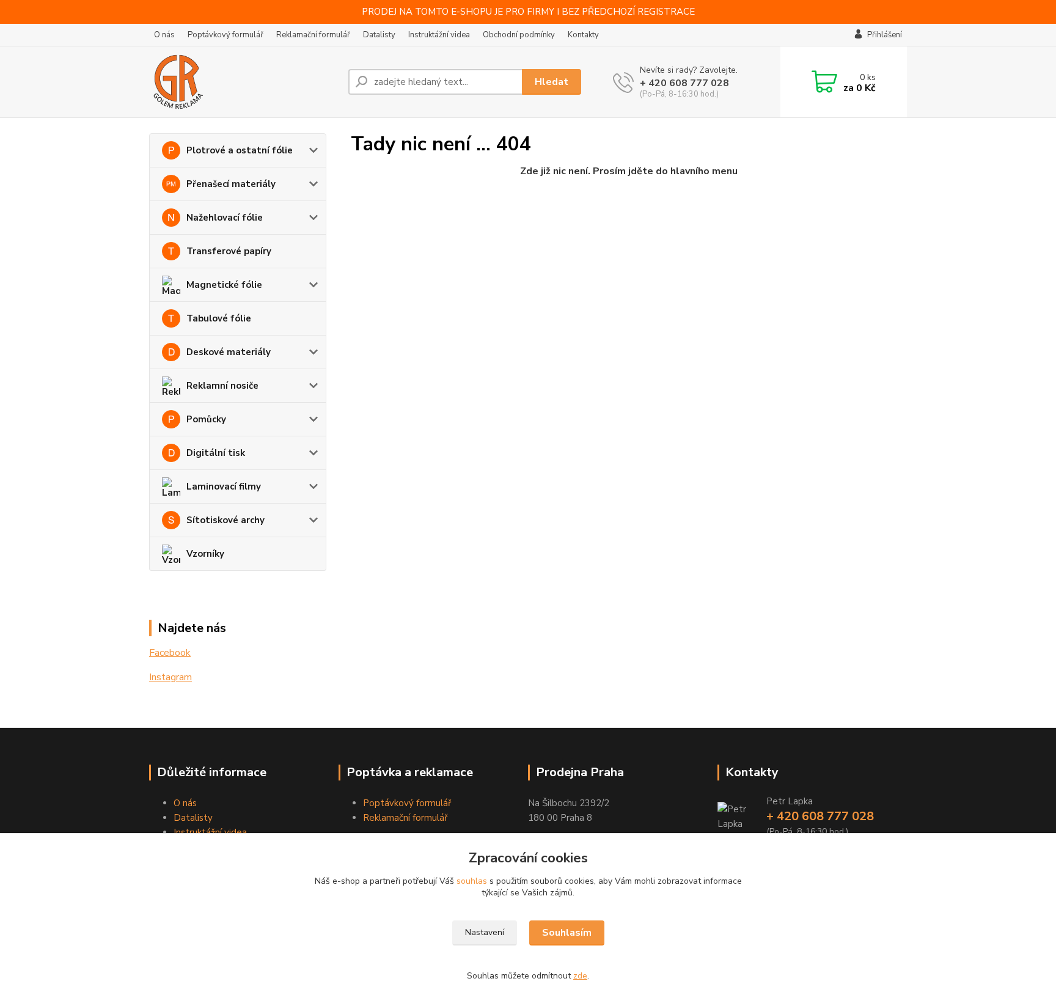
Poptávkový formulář (225, 34)
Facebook (170, 652)
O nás (164, 34)
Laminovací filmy (223, 486)
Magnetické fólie (224, 285)
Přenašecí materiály (231, 184)
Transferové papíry (228, 251)
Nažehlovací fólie (224, 217)
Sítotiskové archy (225, 520)
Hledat (551, 82)
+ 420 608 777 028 (684, 83)
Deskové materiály (228, 352)
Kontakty (583, 34)
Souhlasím (567, 932)
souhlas (472, 881)
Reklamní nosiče (222, 386)
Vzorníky (205, 554)
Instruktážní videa (439, 34)
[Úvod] (244, 82)
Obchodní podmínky (519, 34)
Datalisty (379, 34)
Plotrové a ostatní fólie (239, 150)
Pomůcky (206, 419)
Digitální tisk (215, 453)
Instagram (170, 677)
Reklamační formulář (313, 34)
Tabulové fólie (218, 318)
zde (580, 976)
